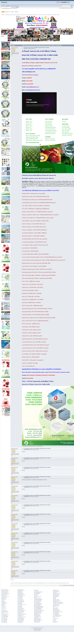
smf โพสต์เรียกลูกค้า (36, 614)
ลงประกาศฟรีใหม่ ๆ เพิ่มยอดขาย (57, 615)
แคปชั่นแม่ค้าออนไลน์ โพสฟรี (38, 612)
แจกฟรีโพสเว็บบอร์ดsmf (21, 608)
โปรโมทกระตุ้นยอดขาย (56, 610)
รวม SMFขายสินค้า (20, 596)
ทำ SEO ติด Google (4, 602)
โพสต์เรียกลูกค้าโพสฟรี (37, 615)
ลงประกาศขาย (3, 603)
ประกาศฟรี (54, 619)
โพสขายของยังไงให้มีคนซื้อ (37, 608)
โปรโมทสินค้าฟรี (20, 603)
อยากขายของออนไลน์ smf (37, 598)
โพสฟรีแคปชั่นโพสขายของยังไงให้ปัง (39, 610)
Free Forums (39, 628)
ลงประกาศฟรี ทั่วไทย (4, 619)
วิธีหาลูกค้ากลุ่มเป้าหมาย (4, 592)
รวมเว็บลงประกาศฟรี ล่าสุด (5, 596)
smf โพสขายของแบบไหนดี (37, 609)
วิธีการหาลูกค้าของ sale (4, 591)
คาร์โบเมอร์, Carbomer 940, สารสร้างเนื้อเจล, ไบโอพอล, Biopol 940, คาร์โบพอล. (36, 47)
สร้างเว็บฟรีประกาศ (20, 622)
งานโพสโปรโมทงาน (20, 594)
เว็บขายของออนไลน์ (36, 602)
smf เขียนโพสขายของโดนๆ (37, 618)
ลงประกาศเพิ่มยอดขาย (56, 613)
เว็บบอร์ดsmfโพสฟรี (20, 609)
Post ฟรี (54, 617)
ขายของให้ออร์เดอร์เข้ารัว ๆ (37, 613)
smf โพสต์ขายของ (36, 617)
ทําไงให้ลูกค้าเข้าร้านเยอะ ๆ (21, 590)
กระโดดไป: (60, 585)
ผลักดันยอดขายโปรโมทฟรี (56, 600)
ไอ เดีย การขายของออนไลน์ (37, 601)
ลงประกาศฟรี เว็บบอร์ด (21, 611)
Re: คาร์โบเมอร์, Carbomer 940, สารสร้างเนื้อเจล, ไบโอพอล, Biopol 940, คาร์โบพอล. (37, 448)
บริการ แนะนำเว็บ (3, 608)
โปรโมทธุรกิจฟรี (20, 602)
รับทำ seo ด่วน (36, 594)
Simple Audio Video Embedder (37, 629)
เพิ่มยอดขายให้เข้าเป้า (56, 596)
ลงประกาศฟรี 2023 (4, 621)
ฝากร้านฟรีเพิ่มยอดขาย (56, 614)
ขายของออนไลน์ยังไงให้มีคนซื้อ (38, 599)
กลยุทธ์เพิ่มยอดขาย (20, 591)
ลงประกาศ (2, 609)
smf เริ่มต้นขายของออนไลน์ (37, 600)
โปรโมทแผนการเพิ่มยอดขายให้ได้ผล (58, 602)
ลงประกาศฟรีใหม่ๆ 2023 (21, 601)
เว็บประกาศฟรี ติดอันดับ (4, 616)
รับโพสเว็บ (4, 2)
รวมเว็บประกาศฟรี (3, 610)
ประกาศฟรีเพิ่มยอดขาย (56, 612)
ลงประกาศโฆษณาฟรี (4, 620)
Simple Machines (41, 627)
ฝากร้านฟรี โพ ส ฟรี (4, 617)
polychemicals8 (14, 47)
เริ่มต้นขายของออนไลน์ (21, 618)
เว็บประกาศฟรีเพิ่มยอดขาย (56, 616)
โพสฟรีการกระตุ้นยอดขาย (56, 609)
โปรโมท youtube (20, 606)
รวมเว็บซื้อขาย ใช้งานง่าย (4, 611)
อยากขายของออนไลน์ (20, 617)
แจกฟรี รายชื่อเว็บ (20, 607)
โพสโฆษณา (3, 605)
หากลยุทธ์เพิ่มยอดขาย (20, 589)
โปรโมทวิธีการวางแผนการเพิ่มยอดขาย (58, 603)
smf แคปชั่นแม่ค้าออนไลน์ (37, 611)
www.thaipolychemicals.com (32, 90)
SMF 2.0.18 (33, 627)
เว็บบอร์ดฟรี (54, 597)
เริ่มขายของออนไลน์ (36, 593)
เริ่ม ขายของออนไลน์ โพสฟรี (38, 603)
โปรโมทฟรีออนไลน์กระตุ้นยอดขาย (57, 611)
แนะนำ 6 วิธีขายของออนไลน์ (21, 616)
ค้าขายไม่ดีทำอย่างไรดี (21, 593)
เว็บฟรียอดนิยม (3, 604)
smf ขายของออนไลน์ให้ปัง (37, 616)
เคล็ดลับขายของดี (20, 592)
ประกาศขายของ (3, 606)
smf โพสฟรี (35, 595)
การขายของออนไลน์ (20, 621)
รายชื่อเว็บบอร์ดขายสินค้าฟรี (21, 610)
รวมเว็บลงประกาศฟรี (4, 622)
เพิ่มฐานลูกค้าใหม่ (3, 595)
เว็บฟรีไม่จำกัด (3, 601)
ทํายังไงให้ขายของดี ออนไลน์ (5, 590)
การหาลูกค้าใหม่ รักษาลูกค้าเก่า (5, 593)
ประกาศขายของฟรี (55, 618)
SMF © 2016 (37, 627)
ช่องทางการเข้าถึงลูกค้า (4, 594)
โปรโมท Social (20, 605)
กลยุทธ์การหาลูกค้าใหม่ (4, 589)
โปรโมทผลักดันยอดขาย (56, 601)
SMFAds (35, 628)
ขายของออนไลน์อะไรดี (56, 594)
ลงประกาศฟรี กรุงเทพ (4, 618)
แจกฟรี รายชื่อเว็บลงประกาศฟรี (22, 604)
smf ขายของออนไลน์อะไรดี (37, 596)
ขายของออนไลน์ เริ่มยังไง (21, 619)
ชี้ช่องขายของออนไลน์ (20, 620)
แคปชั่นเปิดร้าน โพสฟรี (37, 619)
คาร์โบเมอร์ (25, 51)
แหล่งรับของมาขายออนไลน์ (56, 593)
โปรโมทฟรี (54, 598)
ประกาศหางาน (3, 607)
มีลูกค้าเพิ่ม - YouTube (56, 599)
